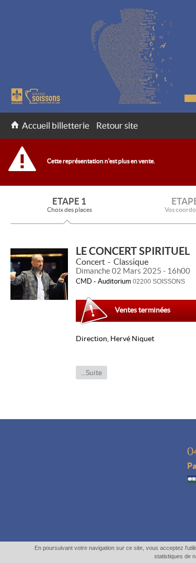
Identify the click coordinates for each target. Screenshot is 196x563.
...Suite (91, 372)
